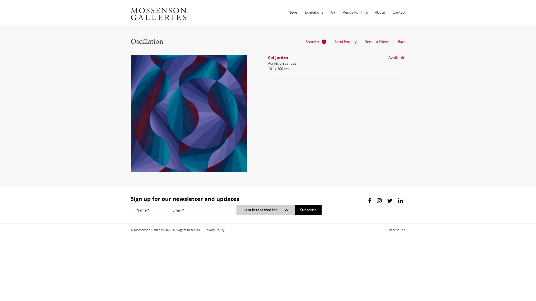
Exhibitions (314, 12)
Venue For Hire (355, 12)
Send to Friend (377, 41)
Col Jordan (278, 57)
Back (402, 41)
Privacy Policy (214, 230)
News (293, 12)
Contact (399, 12)
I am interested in (260, 209)
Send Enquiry (346, 41)
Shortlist (313, 41)
